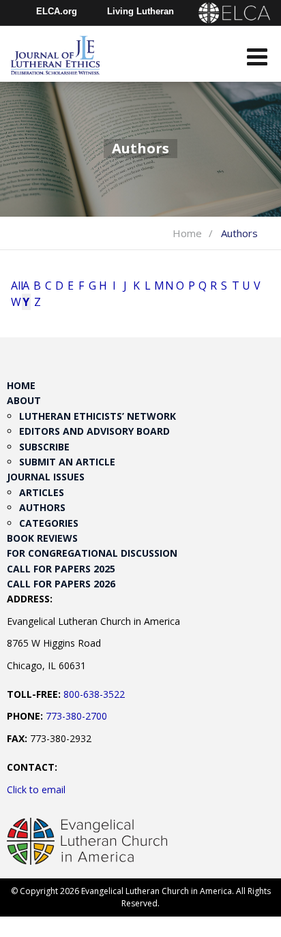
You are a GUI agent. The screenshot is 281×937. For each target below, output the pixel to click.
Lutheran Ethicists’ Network (97, 416)
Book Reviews (42, 538)
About (24, 400)
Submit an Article (67, 461)
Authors (42, 507)
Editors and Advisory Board (94, 431)
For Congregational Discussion (92, 553)
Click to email (36, 789)
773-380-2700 (76, 715)
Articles (41, 492)
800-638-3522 (94, 694)
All (15, 285)
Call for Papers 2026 (61, 583)
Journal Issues (46, 476)
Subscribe (44, 446)
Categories (48, 523)
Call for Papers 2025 (61, 568)
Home (187, 233)
